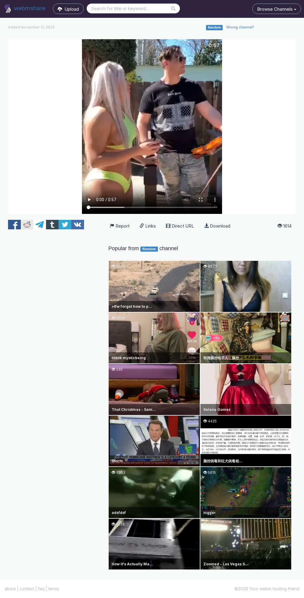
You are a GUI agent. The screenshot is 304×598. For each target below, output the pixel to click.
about (10, 588)
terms (53, 588)
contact (27, 588)
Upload (70, 9)
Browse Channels (275, 9)
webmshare (28, 8)
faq (41, 588)
